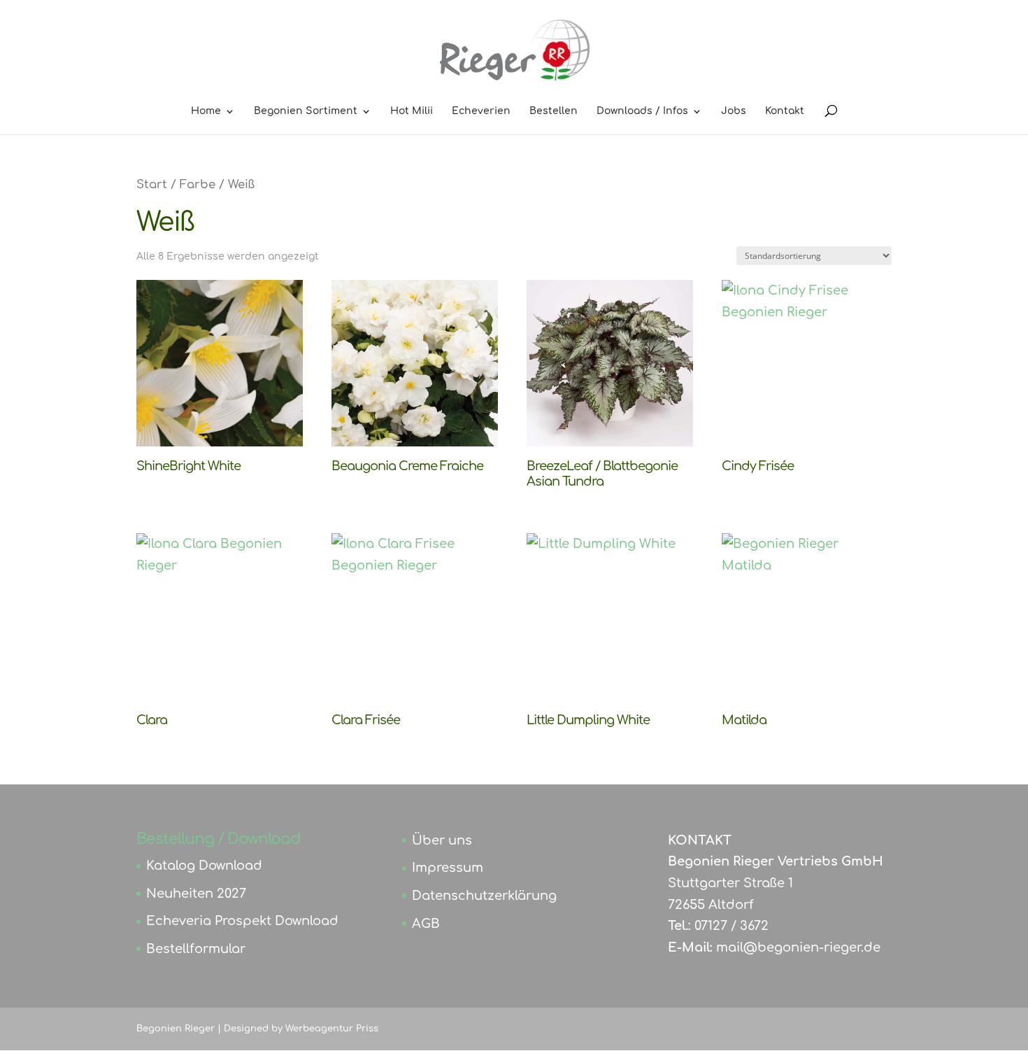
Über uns (442, 840)
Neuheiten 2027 (196, 894)
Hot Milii (411, 111)
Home (206, 111)
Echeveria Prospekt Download (242, 921)
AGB (426, 924)
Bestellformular (195, 949)
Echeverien (481, 111)
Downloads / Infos (642, 111)
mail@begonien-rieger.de (798, 947)
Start (151, 184)
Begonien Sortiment (305, 111)
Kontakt (784, 111)
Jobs (733, 111)
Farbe (197, 184)
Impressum (447, 868)
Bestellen (553, 111)
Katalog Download (204, 866)
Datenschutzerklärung (484, 896)
